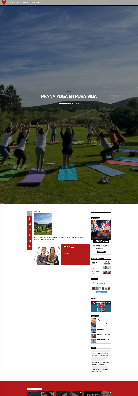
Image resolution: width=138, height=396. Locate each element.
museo (99, 383)
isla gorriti (103, 379)
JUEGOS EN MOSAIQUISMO (103, 360)
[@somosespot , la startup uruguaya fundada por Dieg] (99, 310)
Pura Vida (69, 101)
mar (104, 381)
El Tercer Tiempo (97, 288)
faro (101, 377)
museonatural (106, 383)
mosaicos (94, 383)
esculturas (105, 374)
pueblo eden (103, 388)
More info (66, 274)
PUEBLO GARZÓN (96, 390)
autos (97, 372)
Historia (105, 377)
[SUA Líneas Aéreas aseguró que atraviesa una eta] (96, 310)
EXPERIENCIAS (95, 377)
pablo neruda (95, 388)
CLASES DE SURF (101, 350)
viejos (93, 392)
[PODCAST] (37, 233)
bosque (94, 374)
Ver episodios (101, 273)
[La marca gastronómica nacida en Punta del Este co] (103, 310)
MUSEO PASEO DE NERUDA (103, 355)
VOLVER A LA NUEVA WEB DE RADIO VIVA (31, 2)
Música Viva (95, 293)
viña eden (98, 392)
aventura (102, 372)
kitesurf (99, 381)
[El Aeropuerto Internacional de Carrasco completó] (109, 310)
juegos (94, 381)
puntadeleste (104, 390)
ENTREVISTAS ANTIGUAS (15, 2)
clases (98, 374)
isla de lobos (95, 379)
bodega (108, 372)
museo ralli (95, 386)
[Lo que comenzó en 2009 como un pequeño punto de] (93, 310)
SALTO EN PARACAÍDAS (103, 345)
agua (93, 372)
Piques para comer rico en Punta (103, 341)
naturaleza (102, 386)
